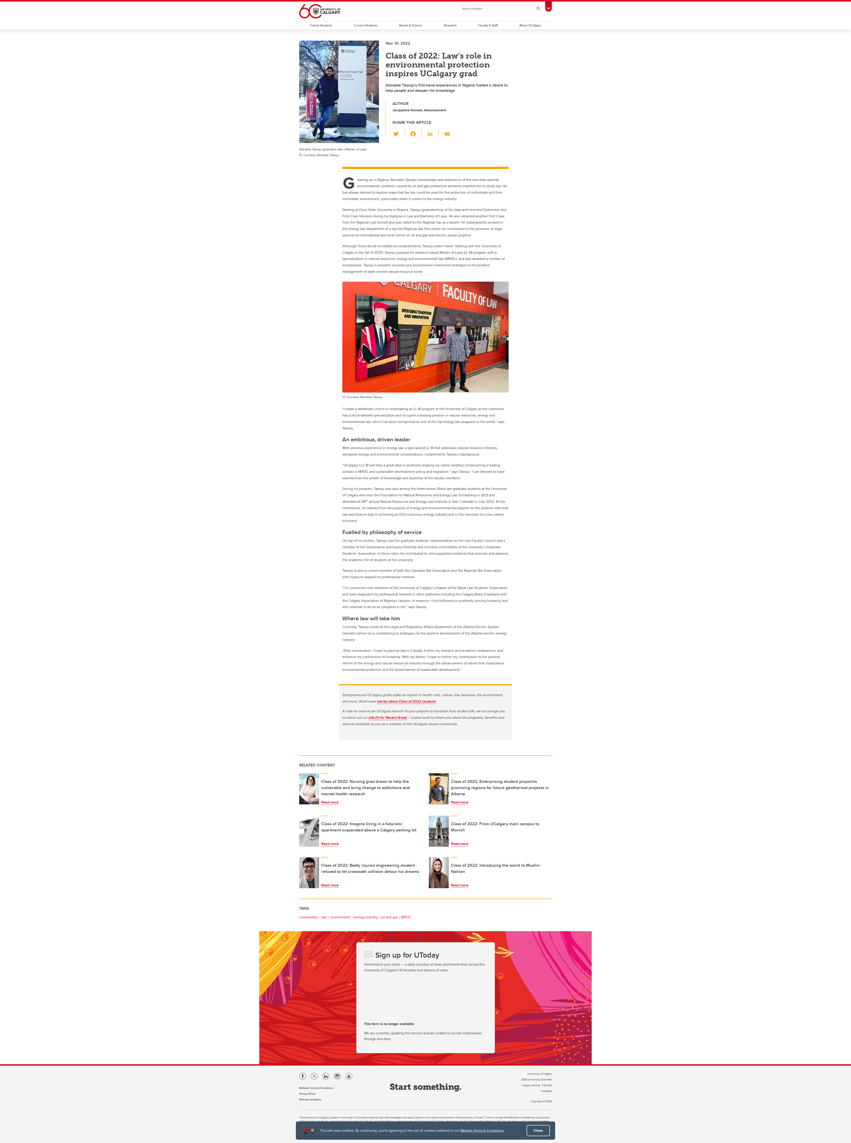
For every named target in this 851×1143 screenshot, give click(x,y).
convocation (308, 917)
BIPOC (406, 917)
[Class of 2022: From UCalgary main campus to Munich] (439, 831)
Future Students (321, 25)
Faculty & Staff (488, 25)
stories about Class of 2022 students (406, 701)
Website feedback (310, 1099)
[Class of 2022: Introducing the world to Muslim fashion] (439, 872)
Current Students (365, 25)
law (324, 917)
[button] (398, 133)
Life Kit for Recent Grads (388, 717)
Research (450, 25)
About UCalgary (530, 25)
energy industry (366, 917)
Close (538, 1130)
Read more (330, 802)
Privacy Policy (307, 1094)
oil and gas (389, 917)
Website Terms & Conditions (482, 1130)
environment (340, 917)
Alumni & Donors (410, 25)
